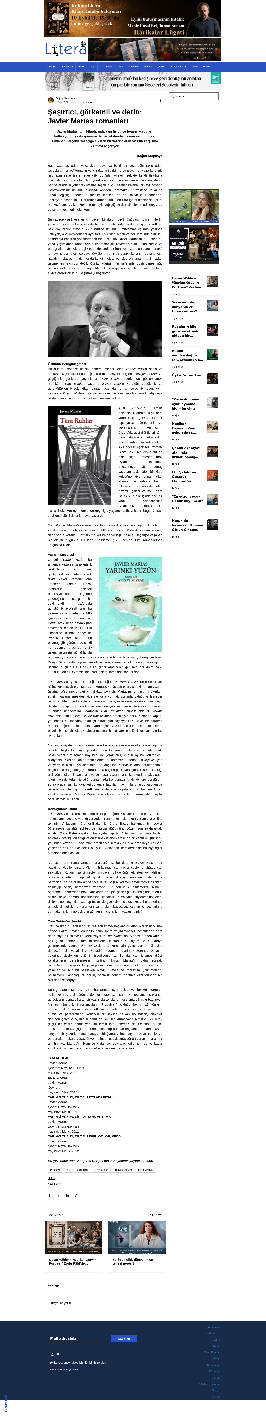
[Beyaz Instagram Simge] (52, 1354)
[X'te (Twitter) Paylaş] (58, 1195)
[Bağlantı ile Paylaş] (76, 1195)
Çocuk (216, 1377)
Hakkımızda (213, 1333)
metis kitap (82, 1169)
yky (68, 1169)
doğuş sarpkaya (123, 1169)
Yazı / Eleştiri (212, 1352)
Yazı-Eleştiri (54, 1183)
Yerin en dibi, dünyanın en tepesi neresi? (133, 1261)
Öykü (216, 1358)
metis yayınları (146, 1169)
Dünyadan (213, 1365)
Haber (51, 1178)
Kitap (216, 1346)
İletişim (215, 1396)
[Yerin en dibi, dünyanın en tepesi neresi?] (137, 1237)
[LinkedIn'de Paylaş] (67, 1195)
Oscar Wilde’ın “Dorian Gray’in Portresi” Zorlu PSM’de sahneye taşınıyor (73, 1261)
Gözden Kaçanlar (209, 1384)
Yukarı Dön (5, 1404)
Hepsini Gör (155, 1214)
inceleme (55, 1169)
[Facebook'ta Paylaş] (49, 1195)
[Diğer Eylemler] (160, 100)
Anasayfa (214, 1327)
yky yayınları (101, 1169)
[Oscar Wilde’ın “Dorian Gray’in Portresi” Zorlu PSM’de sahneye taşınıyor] (73, 1237)
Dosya (216, 1390)
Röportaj (214, 1371)
